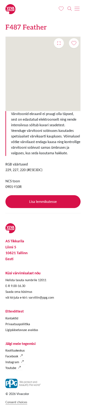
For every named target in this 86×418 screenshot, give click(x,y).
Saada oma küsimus (18, 292)
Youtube (10, 368)
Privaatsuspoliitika (17, 324)
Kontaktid (11, 318)
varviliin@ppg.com (41, 297)
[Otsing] (69, 8)
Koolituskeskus (15, 350)
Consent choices (16, 402)
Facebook (11, 356)
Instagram (12, 362)
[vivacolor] (10, 9)
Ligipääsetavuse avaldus (21, 330)
